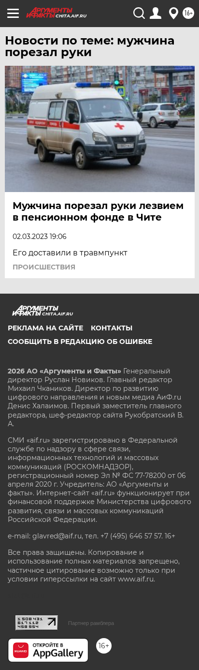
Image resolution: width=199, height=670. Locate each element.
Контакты (111, 328)
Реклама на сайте (45, 328)
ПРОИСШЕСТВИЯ (44, 267)
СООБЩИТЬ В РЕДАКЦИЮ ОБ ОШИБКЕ (80, 341)
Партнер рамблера (91, 623)
